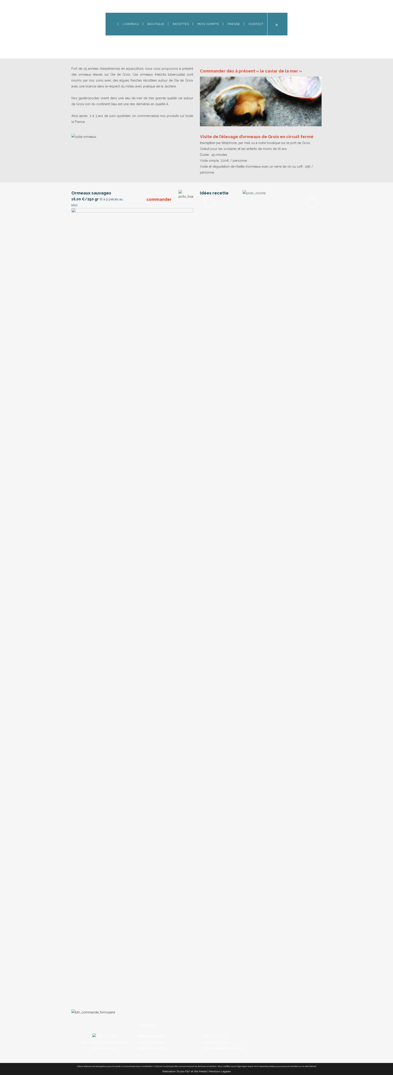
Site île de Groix (104, 1048)
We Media (200, 1071)
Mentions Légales (220, 1071)
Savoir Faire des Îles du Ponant (104, 1042)
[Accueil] (112, 24)
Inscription (207, 143)
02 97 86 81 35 (215, 1036)
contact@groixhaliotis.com (224, 1048)
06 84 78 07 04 (215, 1042)
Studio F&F (183, 1071)
